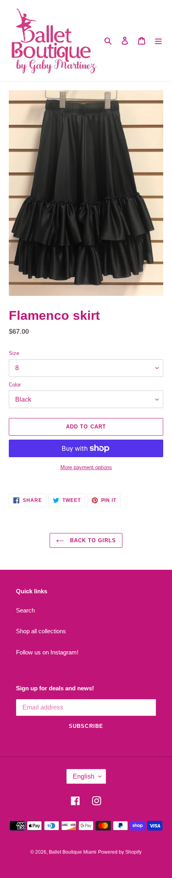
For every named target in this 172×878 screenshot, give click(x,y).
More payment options (86, 467)
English (83, 776)
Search (25, 610)
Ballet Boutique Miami (72, 852)
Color (15, 385)
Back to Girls (92, 540)
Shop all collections (41, 631)
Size (14, 353)
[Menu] (158, 40)
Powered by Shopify (120, 852)
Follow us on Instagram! (47, 652)
